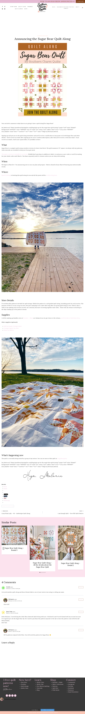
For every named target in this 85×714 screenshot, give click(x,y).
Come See (80, 1)
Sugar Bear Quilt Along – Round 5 (14, 549)
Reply (80, 587)
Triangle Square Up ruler (11, 328)
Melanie (11, 599)
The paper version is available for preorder (15, 154)
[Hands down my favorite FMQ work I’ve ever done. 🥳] (42, 705)
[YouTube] (5, 9)
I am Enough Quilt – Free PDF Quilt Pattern (70, 512)
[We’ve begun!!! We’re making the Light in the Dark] (80, 705)
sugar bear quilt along (7, 506)
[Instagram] (5, 6)
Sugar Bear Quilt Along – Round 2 (70, 564)
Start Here (13, 6)
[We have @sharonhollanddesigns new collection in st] (23, 705)
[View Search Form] (82, 8)
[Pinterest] (2, 9)
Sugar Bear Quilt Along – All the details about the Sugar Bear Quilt (42, 565)
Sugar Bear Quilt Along (42, 35)
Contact (66, 8)
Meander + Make (28, 318)
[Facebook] (2, 6)
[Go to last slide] (3, 548)
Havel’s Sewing (6, 175)
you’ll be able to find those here (70, 318)
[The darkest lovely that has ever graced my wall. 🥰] (71, 705)
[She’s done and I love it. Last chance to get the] (52, 705)
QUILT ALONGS (19, 8)
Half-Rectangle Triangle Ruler (13, 326)
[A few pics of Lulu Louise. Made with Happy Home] (33, 705)
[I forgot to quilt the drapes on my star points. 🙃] (4, 705)
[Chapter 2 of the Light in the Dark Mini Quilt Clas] (61, 705)
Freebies (30, 6)
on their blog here (51, 175)
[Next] (81, 548)
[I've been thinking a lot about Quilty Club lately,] (14, 705)
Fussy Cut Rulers (9, 330)
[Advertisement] (42, 22)
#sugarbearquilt (62, 458)
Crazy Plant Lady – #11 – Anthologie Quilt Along (16, 512)
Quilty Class (22, 6)
